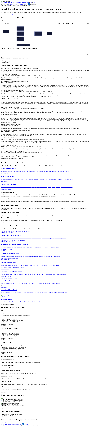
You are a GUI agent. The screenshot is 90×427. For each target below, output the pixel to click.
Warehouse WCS (19, 2)
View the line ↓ (15, 14)
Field (31, 2)
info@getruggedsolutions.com (21, 4)
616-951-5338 (11, 4)
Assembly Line (10, 2)
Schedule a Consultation (6, 14)
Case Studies (26, 2)
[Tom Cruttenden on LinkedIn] (29, 4)
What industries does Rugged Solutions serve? (12, 414)
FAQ (34, 2)
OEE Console (4, 2)
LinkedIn (26, 424)
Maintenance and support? (7, 415)
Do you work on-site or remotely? (9, 416)
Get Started (3, 422)
